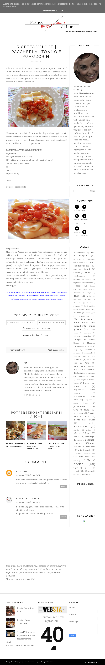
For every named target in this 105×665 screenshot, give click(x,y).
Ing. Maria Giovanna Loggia (30, 662)
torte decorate (84, 450)
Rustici (77, 436)
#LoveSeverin (79, 252)
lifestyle (77, 339)
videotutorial (89, 471)
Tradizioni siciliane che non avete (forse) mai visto (84, 457)
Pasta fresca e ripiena (86, 373)
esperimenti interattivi (84, 309)
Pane (87, 363)
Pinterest (84, 221)
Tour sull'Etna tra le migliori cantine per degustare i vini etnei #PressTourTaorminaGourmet (20, 639)
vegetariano (87, 468)
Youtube (84, 236)
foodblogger (90, 313)
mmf (93, 356)
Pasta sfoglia (81, 380)
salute (79, 440)
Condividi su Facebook (22, 323)
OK (62, 10)
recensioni (78, 413)
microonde (89, 353)
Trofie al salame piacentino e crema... (56, 446)
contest (77, 286)
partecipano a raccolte (84, 366)
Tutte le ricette (43, 335)
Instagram (77, 221)
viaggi (76, 471)
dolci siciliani (89, 306)
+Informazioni (50, 10)
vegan (76, 468)
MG (25, 363)
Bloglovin (77, 234)
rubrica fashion (82, 433)
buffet (87, 272)
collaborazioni (79, 276)
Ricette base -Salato (84, 420)
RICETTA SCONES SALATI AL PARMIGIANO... (34, 446)
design (88, 293)
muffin (79, 359)
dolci (76, 295)
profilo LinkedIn (43, 390)
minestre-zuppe (80, 356)
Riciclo (76, 430)
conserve (77, 279)
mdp (75, 349)
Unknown (22, 471)
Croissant (77, 293)
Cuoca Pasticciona (27, 498)
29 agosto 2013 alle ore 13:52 (28, 502)
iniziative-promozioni (82, 336)
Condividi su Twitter (53, 323)
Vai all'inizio (90, 662)
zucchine (84, 474)
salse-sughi (90, 436)
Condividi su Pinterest (38, 328)
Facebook (77, 211)
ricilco (88, 430)
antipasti (83, 255)
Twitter (84, 211)
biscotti (86, 269)
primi (32, 335)
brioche (77, 272)
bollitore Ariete (13, 255)
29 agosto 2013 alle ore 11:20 (28, 475)
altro (93, 252)
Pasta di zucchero (86, 369)
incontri (87, 333)
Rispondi (63, 486)
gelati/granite (84, 316)
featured (77, 312)
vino (77, 474)
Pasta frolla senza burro (86, 376)
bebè (75, 269)
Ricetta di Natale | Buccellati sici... (15, 444)
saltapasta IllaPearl (35, 262)
